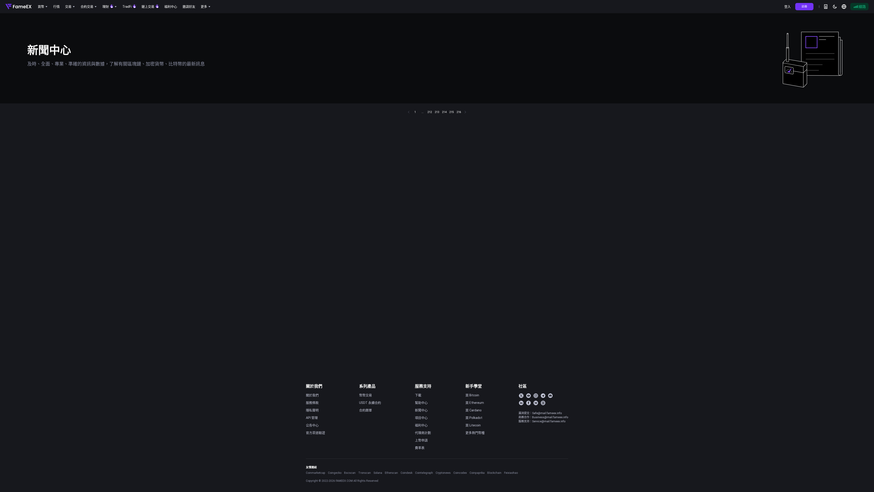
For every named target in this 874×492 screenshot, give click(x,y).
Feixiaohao (511, 472)
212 (429, 112)
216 (459, 112)
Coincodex (460, 472)
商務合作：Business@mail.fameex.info (543, 417)
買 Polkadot (473, 418)
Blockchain (494, 472)
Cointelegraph (424, 472)
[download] (825, 6)
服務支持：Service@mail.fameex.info (541, 421)
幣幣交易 (365, 395)
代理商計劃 (423, 433)
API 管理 (312, 418)
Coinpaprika (477, 472)
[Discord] (550, 395)
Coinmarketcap (315, 472)
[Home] (18, 6)
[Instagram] (536, 395)
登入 (787, 7)
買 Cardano (473, 410)
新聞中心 (421, 410)
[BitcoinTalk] (543, 403)
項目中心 (421, 418)
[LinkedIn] (521, 403)
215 (451, 112)
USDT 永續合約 (370, 403)
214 (444, 112)
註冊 (804, 6)
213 (437, 112)
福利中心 (421, 425)
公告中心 (312, 425)
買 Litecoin (473, 425)
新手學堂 (473, 386)
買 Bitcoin (472, 395)
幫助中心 (421, 403)
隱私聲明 (312, 410)
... (423, 112)
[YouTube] (528, 395)
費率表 (419, 448)
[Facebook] (528, 403)
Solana (377, 472)
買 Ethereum (474, 403)
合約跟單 (365, 410)
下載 (418, 395)
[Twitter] (521, 395)
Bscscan (350, 472)
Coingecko (334, 472)
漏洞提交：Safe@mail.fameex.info (540, 413)
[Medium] (536, 403)
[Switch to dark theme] (835, 6)
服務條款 (312, 403)
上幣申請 (421, 440)
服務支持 (423, 386)
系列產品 (367, 386)
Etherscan (391, 472)
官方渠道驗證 (315, 433)
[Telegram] (543, 395)
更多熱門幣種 (475, 433)
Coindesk (406, 472)
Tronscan (364, 472)
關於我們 (314, 386)
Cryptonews (443, 472)
